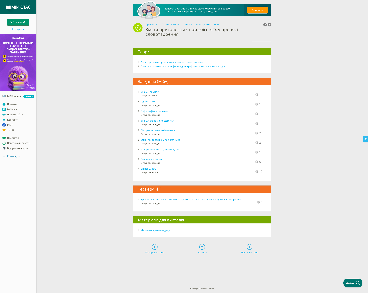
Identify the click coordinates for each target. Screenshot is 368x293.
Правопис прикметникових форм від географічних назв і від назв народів (183, 66)
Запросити (257, 10)
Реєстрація (18, 29)
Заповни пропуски (151, 159)
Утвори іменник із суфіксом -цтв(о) (160, 149)
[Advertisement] (202, 265)
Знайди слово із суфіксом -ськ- (158, 120)
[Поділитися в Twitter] (269, 24)
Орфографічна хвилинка (154, 111)
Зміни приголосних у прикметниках (161, 139)
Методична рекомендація (155, 230)
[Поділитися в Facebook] (265, 24)
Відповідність (148, 168)
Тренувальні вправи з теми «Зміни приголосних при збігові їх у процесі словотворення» (191, 199)
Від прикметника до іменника (158, 130)
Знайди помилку (150, 91)
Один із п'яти (148, 101)
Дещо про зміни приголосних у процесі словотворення (172, 62)
